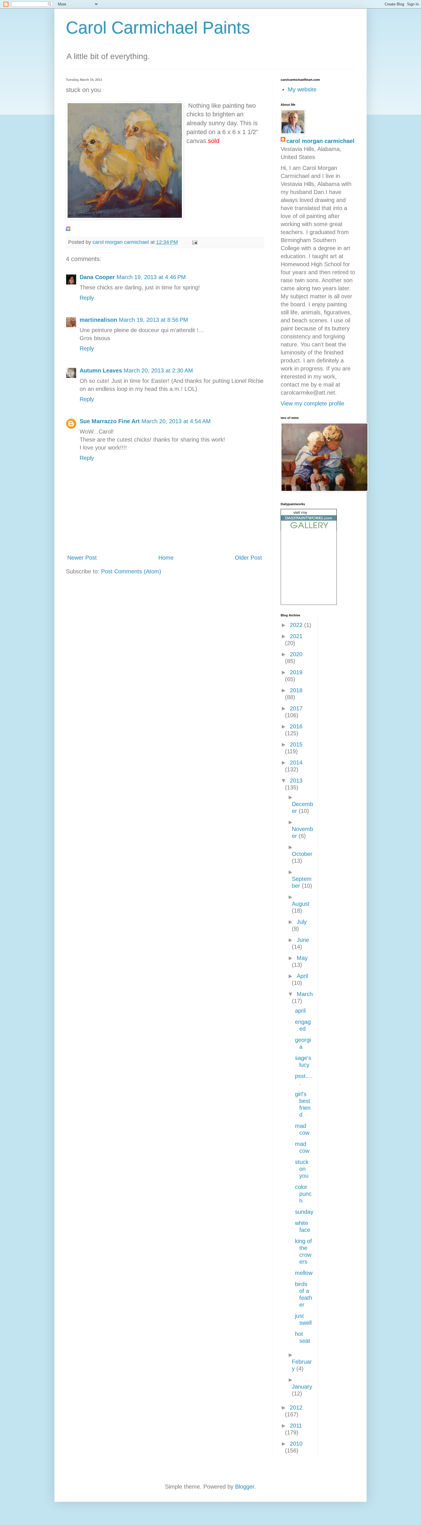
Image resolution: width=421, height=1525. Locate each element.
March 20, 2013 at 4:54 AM (176, 421)
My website (302, 89)
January (302, 1386)
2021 (296, 636)
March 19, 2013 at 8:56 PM (153, 320)
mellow (303, 1273)
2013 (296, 780)
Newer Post (82, 557)
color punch (303, 1194)
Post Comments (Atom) (131, 571)
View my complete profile (312, 403)
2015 (296, 744)
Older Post (248, 557)
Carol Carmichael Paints (158, 27)
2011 (296, 1425)
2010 (296, 1443)
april (300, 1010)
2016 (296, 726)
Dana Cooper (97, 277)
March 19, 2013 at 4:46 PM (151, 277)
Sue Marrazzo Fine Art (110, 421)
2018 (296, 690)
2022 (297, 625)
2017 (296, 708)
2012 (296, 1407)
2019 (296, 672)
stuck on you (301, 1169)
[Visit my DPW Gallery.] (309, 529)
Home (166, 557)
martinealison (98, 320)
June (303, 940)
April (302, 976)
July (302, 922)
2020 (296, 654)
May (302, 958)
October (302, 854)
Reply (87, 298)
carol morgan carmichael (320, 141)
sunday (304, 1212)
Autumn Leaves (101, 370)
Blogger (244, 1486)
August (301, 904)
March (305, 994)
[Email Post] (194, 242)
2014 (296, 762)
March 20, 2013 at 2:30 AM (158, 370)
